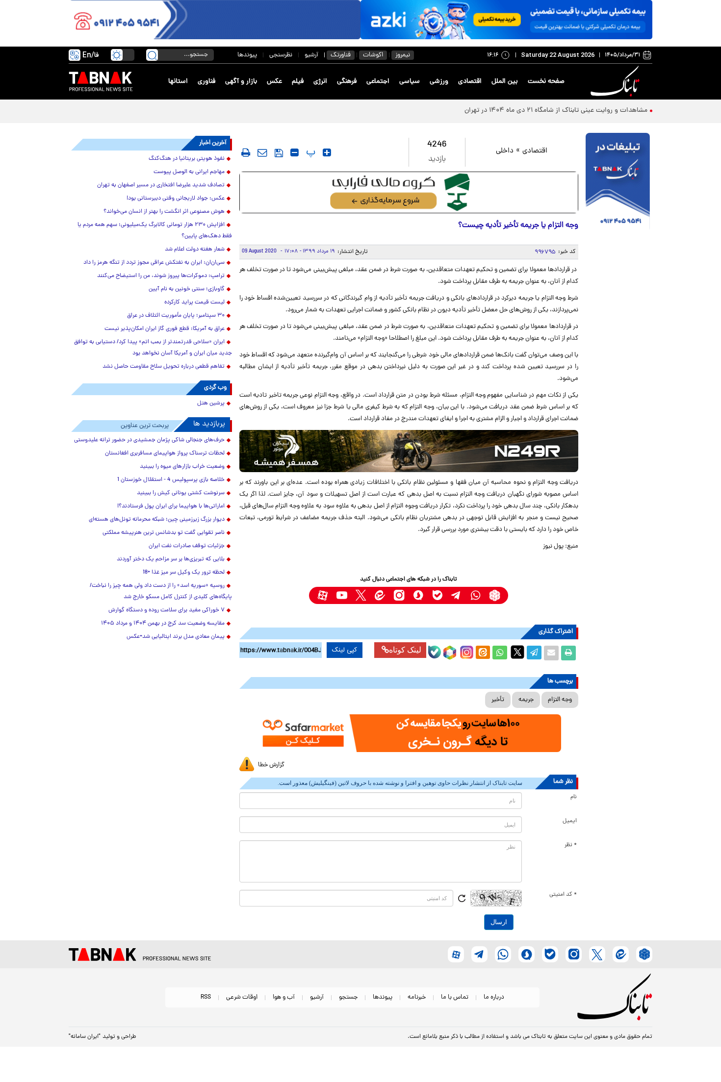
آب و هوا (284, 997)
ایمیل (570, 821)
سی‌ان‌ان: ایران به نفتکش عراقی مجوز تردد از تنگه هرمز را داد (154, 262)
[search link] (152, 55)
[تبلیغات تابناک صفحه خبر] (618, 182)
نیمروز (402, 55)
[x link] (361, 595)
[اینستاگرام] (465, 651)
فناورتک (341, 55)
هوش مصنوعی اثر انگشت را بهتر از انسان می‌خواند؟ (164, 211)
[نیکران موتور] (408, 451)
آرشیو (311, 55)
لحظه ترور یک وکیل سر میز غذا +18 (184, 572)
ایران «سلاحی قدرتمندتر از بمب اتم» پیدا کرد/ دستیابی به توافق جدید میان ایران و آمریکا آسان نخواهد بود (153, 348)
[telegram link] (456, 595)
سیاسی (409, 81)
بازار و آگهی (241, 81)
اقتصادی (470, 81)
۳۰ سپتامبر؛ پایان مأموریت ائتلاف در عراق (176, 315)
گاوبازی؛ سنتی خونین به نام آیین (187, 289)
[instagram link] (399, 595)
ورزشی (439, 81)
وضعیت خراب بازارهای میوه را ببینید (182, 466)
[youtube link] (341, 595)
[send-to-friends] (262, 152)
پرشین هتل (211, 403)
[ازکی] (506, 19)
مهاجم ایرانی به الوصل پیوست (189, 172)
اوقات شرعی (242, 997)
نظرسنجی (280, 55)
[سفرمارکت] (408, 733)
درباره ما (494, 997)
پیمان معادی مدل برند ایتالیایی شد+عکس (176, 636)
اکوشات (373, 55)
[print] (246, 152)
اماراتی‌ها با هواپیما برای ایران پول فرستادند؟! (171, 506)
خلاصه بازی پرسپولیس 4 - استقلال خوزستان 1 (171, 480)
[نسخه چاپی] (568, 653)
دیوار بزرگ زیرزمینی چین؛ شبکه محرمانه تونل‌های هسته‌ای (157, 519)
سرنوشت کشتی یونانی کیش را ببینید (181, 493)
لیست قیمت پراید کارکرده (194, 302)
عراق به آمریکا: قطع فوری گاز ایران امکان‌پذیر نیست (164, 329)
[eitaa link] (380, 595)
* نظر (571, 845)
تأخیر (497, 700)
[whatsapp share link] (499, 653)
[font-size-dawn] (294, 152)
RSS (206, 997)
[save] (278, 153)
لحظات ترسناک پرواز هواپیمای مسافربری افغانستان (165, 453)
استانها (178, 81)
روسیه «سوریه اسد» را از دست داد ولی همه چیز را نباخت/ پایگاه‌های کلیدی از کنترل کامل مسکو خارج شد (161, 591)
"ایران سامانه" (85, 1036)
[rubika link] (495, 595)
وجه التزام (560, 700)
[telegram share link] (534, 653)
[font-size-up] (327, 152)
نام (573, 797)
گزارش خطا (271, 765)
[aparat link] (322, 595)
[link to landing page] (616, 82)
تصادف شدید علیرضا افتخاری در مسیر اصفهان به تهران (161, 185)
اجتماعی (377, 81)
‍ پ (309, 152)
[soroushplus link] (418, 595)
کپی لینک (344, 650)
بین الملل (504, 81)
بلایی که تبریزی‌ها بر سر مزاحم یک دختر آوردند (171, 559)
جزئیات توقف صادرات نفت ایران (187, 546)
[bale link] (437, 595)
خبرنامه (417, 997)
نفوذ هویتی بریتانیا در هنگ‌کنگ (187, 158)
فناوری (206, 81)
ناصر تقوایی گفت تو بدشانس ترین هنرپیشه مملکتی (164, 532)
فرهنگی (347, 81)
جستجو (348, 997)
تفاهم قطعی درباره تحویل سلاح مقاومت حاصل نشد (164, 366)
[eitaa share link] (482, 653)
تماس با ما (454, 997)
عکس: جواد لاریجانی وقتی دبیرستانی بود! (176, 198)
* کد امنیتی (563, 894)
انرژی (320, 81)
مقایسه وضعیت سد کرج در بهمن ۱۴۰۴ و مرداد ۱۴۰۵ (163, 623)
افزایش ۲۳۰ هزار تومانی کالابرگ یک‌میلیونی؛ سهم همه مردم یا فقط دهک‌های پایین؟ (154, 231)
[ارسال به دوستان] (551, 653)
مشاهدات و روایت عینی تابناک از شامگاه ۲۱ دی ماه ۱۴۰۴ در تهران (555, 110)
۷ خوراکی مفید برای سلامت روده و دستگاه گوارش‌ (166, 610)
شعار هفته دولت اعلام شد (195, 249)
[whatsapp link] (475, 595)
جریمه (526, 700)
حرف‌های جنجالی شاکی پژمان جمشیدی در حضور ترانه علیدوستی (149, 440)
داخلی (505, 151)
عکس (274, 81)
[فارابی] (408, 192)
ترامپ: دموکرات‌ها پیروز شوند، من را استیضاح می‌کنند (161, 276)
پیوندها (247, 55)
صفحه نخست (546, 81)
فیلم (298, 81)
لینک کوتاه (405, 650)
